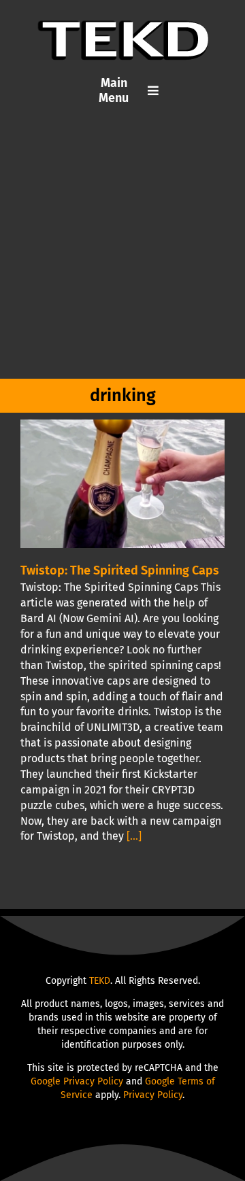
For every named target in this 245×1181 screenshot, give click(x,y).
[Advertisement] (122, 249)
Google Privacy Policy (77, 1081)
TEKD (99, 981)
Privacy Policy (152, 1095)
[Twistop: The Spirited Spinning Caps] (122, 484)
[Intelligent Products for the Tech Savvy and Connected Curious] (122, 25)
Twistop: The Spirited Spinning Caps (119, 570)
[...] (134, 835)
